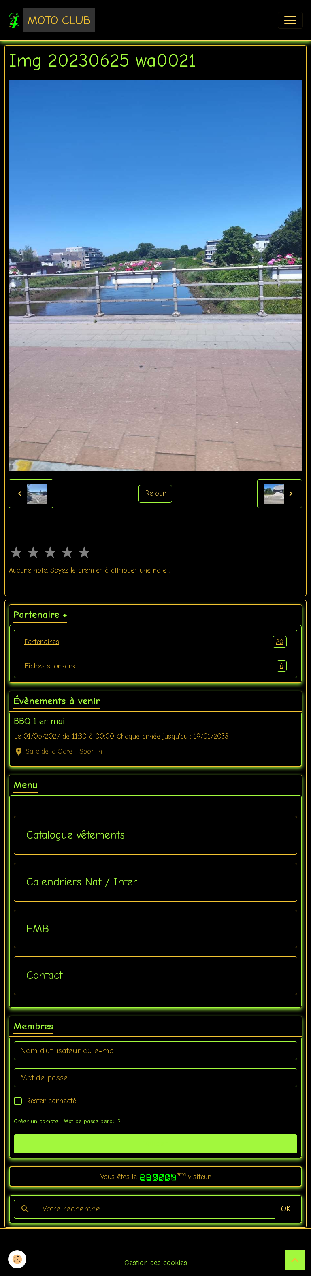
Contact (44, 975)
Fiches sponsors (153, 665)
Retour (155, 493)
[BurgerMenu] (290, 20)
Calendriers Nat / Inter (81, 881)
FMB (37, 928)
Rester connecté (51, 1100)
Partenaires (153, 642)
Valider (155, 1143)
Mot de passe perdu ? (92, 1121)
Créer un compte (36, 1121)
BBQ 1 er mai (39, 721)
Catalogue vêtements (75, 834)
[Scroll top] (295, 1260)
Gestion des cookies (155, 1263)
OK (286, 1208)
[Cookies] (17, 1259)
